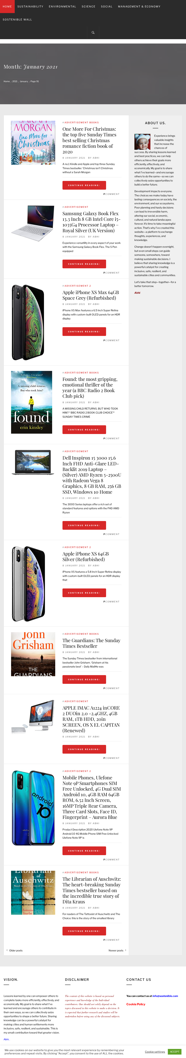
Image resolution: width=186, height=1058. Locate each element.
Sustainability (30, 6)
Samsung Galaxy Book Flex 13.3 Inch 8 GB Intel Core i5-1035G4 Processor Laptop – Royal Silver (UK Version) (91, 221)
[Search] (93, 32)
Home (7, 6)
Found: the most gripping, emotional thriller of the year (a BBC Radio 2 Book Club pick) (90, 387)
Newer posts (116, 950)
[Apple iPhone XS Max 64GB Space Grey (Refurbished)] (33, 323)
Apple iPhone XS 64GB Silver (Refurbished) (85, 556)
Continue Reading (83, 185)
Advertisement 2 (77, 285)
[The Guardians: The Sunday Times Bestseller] (33, 654)
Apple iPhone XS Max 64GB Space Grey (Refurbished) (90, 295)
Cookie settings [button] (155, 1051)
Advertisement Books (81, 122)
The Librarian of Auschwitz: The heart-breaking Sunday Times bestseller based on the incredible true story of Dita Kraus (91, 890)
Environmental (62, 6)
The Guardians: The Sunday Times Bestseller (91, 643)
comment (112, 194)
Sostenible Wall (17, 19)
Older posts (16, 950)
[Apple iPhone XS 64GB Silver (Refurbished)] (33, 584)
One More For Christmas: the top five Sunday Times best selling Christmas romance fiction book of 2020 (89, 140)
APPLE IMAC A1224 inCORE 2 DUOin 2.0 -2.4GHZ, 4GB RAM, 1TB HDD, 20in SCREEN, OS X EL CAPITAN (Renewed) (91, 718)
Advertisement (76, 207)
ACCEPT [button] (174, 1051)
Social (107, 6)
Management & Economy (139, 6)
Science (89, 6)
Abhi (96, 157)
